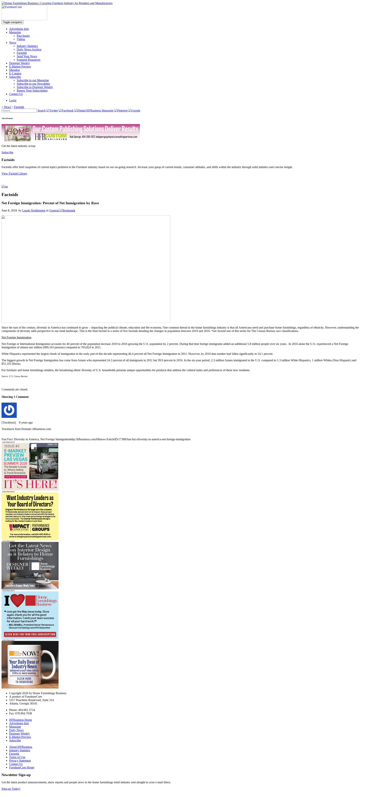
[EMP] (30, 489)
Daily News (16, 730)
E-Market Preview (20, 66)
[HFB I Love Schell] (30, 638)
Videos (21, 39)
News (12, 42)
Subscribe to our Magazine (33, 80)
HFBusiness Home (20, 719)
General (54, 210)
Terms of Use (17, 757)
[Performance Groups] (30, 539)
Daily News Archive (29, 49)
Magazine (15, 32)
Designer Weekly (19, 63)
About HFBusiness (20, 746)
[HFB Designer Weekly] (30, 588)
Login (12, 100)
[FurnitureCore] (24, 19)
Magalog (14, 70)
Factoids (22, 52)
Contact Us (16, 94)
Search (41, 110)
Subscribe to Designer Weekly (35, 87)
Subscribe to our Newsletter (33, 83)
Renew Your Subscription (32, 90)
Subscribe (15, 76)
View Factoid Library (14, 173)
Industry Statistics (27, 46)
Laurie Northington (33, 210)
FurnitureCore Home (21, 767)
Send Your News (27, 56)
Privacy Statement (20, 760)
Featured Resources (28, 59)
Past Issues (23, 35)
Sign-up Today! (11, 788)
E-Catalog (15, 73)
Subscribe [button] (7, 152)
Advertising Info (19, 28)
